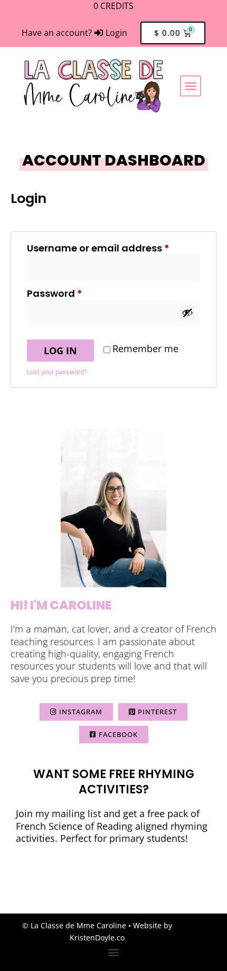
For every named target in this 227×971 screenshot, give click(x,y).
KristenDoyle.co (97, 938)
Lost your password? (57, 372)
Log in (60, 350)
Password (76, 293)
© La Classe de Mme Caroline (74, 925)
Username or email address (113, 248)
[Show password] (187, 312)
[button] (190, 85)
